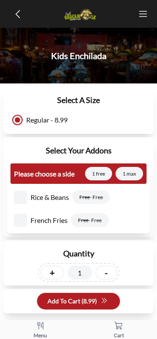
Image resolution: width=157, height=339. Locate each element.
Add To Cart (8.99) (72, 301)
